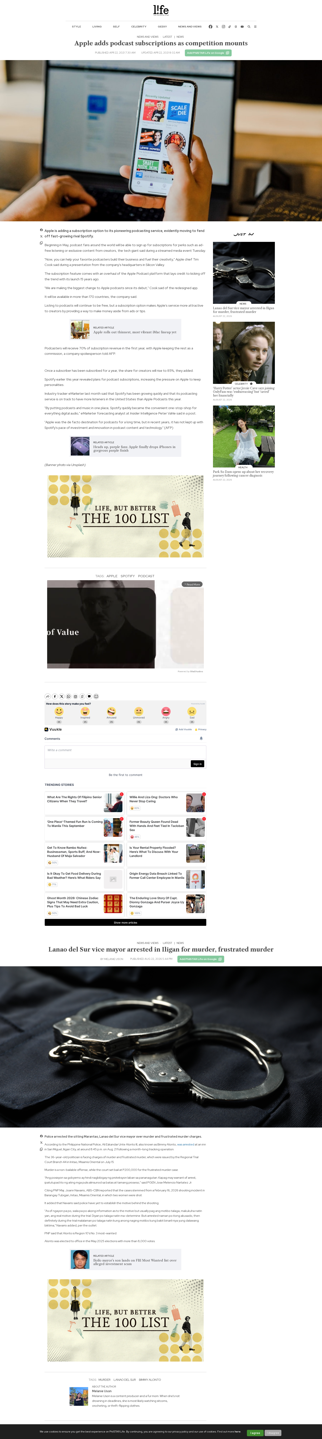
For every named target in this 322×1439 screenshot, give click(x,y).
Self (116, 26)
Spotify (128, 576)
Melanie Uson (113, 959)
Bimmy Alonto (150, 1380)
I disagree (273, 1433)
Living (97, 26)
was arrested (185, 1144)
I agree (255, 1433)
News (180, 36)
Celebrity (138, 26)
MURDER (105, 1380)
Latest (167, 36)
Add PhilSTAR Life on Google (205, 52)
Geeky (162, 26)
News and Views (190, 26)
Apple (112, 576)
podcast (146, 576)
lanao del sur (125, 1380)
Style (76, 26)
